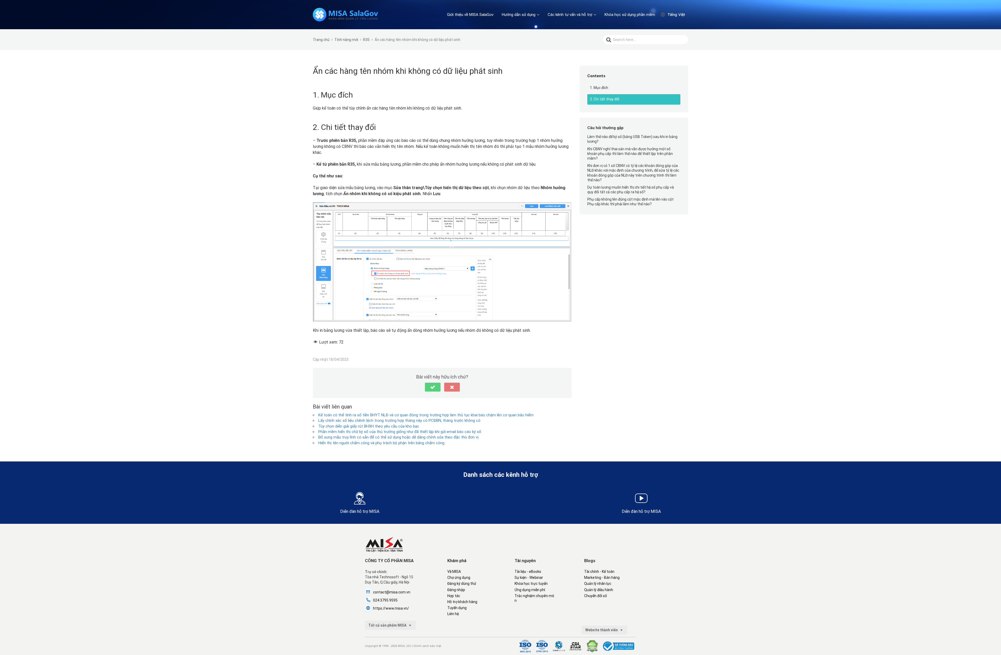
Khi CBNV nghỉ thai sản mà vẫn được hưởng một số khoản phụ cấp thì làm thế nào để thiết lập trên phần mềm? (630, 153)
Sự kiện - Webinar (529, 577)
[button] (433, 387)
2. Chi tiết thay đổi (604, 99)
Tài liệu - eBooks (528, 571)
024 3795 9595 (385, 600)
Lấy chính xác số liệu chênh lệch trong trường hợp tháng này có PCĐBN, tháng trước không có (399, 420)
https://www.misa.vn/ (391, 608)
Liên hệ (453, 614)
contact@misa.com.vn (391, 592)
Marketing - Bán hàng (602, 577)
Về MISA (454, 571)
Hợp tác (453, 596)
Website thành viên (602, 630)
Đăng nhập (456, 590)
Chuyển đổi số (595, 596)
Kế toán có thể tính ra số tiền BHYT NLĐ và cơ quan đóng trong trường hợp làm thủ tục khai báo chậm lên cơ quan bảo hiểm (426, 415)
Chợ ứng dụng (458, 577)
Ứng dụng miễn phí (530, 590)
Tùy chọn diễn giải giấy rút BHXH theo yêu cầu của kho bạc (368, 426)
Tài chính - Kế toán (599, 571)
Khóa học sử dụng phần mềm (630, 14)
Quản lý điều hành (598, 590)
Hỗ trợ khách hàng (462, 602)
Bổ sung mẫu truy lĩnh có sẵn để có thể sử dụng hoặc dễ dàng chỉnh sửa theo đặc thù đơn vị (398, 437)
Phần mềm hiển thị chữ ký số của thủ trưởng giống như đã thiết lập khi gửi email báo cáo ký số (399, 431)
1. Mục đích (599, 88)
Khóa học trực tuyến (531, 583)
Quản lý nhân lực (597, 583)
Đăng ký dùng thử (461, 583)
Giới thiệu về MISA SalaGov (470, 14)
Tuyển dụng (457, 608)
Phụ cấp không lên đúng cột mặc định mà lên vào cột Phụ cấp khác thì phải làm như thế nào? (630, 201)
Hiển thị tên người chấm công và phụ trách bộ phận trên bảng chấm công (381, 443)
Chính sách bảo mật (427, 646)
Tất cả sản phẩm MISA (387, 625)
